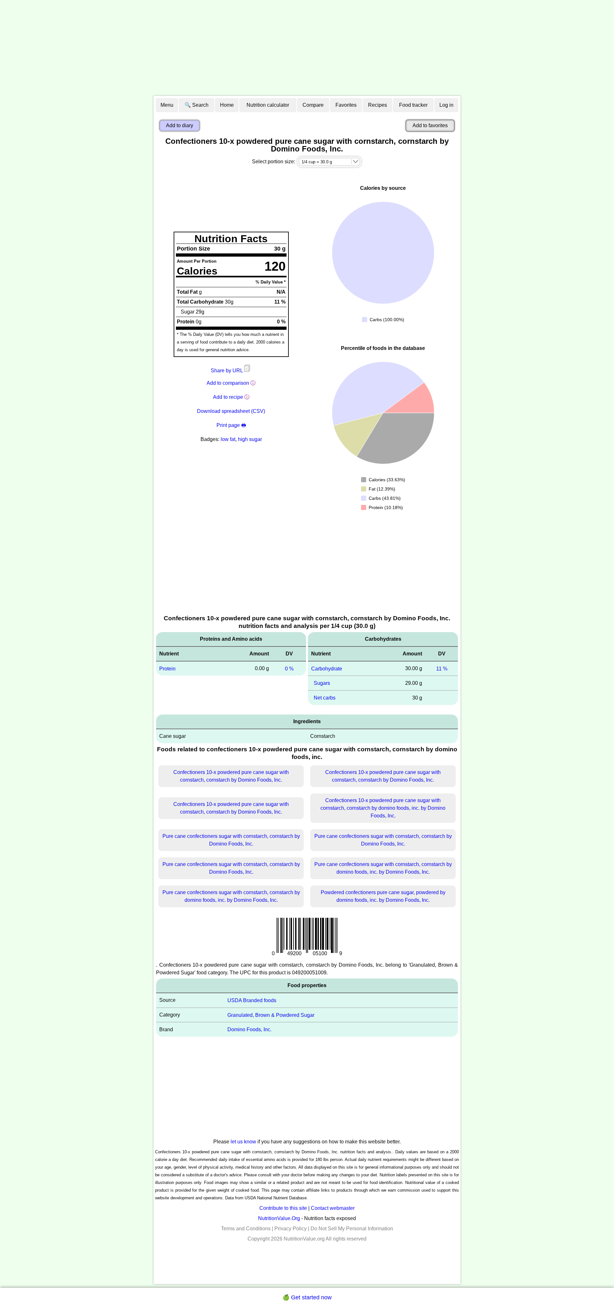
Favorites (346, 105)
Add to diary (179, 125)
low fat (228, 439)
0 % (289, 668)
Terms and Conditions (246, 1228)
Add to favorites (430, 125)
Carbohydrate (326, 668)
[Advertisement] (307, 48)
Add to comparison (228, 383)
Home (227, 105)
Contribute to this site (283, 1208)
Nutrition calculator (268, 105)
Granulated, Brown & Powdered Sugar (270, 1014)
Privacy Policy (290, 1228)
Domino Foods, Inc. (249, 1029)
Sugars (322, 683)
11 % (441, 668)
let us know (243, 1141)
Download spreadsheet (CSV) (231, 411)
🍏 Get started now (307, 1297)
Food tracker (413, 105)
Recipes (377, 105)
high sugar (250, 439)
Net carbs (324, 697)
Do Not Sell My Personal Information (352, 1228)
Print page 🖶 (231, 425)
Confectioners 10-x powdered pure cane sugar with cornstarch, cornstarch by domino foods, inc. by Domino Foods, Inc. (382, 808)
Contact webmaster (333, 1208)
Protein (167, 668)
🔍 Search (197, 105)
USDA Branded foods (251, 1000)
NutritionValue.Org (279, 1218)
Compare (313, 105)
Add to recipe (228, 397)
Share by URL (227, 370)
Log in (446, 105)
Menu (167, 105)
